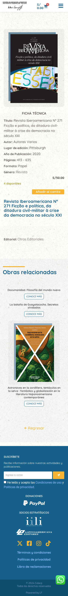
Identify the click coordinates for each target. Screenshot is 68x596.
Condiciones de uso (49, 482)
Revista (21, 172)
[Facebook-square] (29, 543)
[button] (53, 6)
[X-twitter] (20, 543)
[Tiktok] (48, 543)
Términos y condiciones (34, 552)
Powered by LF (34, 592)
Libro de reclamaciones (34, 566)
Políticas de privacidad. (19, 487)
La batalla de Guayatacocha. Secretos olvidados (34, 306)
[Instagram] (39, 543)
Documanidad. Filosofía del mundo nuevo (34, 290)
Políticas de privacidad (34, 559)
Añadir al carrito (48, 192)
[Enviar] (58, 475)
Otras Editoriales (30, 239)
